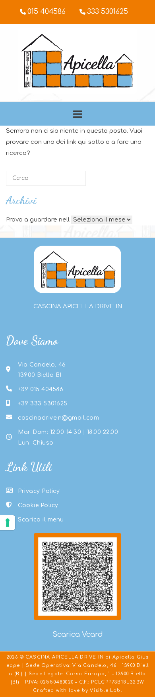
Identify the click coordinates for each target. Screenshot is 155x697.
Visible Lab (105, 690)
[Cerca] (68, 181)
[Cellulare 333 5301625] (104, 12)
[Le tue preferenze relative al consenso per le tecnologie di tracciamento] (7, 522)
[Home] (77, 91)
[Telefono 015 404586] (43, 12)
